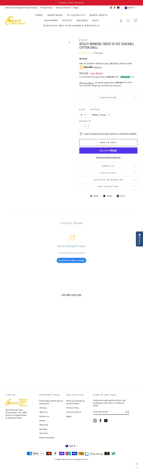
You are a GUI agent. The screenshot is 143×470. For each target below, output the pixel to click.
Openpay (43, 429)
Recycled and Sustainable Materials (71, 25)
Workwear (55, 15)
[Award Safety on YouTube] (106, 420)
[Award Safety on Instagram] (95, 420)
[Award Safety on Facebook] (100, 420)
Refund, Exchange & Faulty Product (22, 8)
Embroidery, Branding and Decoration (51, 402)
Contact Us (44, 416)
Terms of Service (63, 8)
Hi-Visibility (76, 15)
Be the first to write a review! (71, 260)
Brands (82, 20)
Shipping (96, 85)
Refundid (43, 433)
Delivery (43, 408)
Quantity (85, 121)
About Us (108, 166)
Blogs (75, 8)
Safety (68, 20)
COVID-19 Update (47, 438)
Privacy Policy (46, 8)
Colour (95, 109)
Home (39, 15)
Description (108, 98)
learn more (127, 82)
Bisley (83, 40)
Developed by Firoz (80, 459)
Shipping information (108, 180)
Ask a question (108, 186)
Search (42, 421)
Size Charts (108, 173)
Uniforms (51, 20)
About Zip (43, 425)
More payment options (108, 157)
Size (82, 109)
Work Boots (99, 15)
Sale (95, 20)
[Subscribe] (127, 412)
